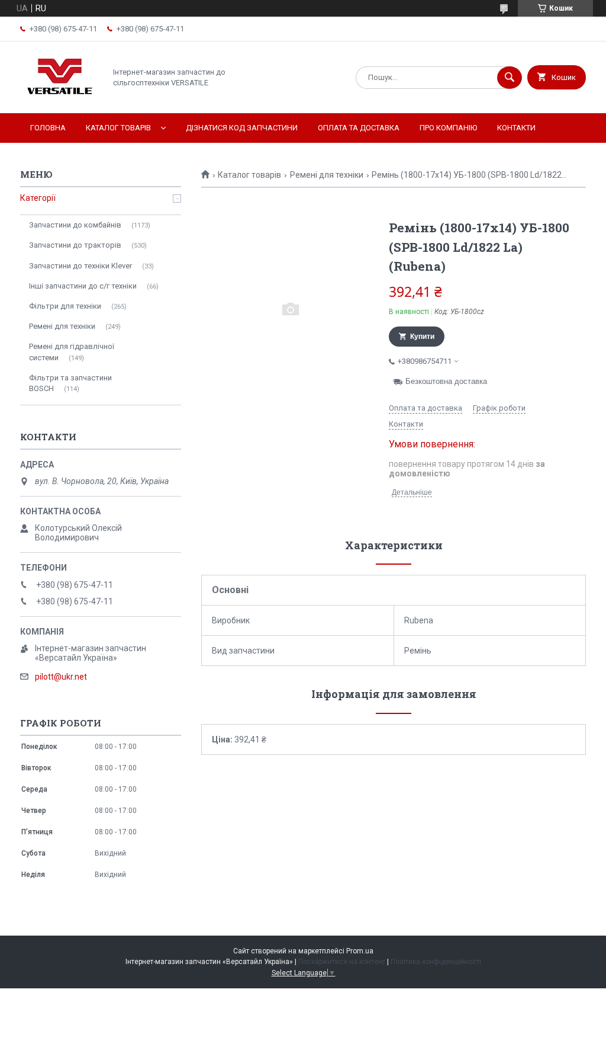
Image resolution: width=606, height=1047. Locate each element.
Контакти (516, 127)
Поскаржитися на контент (341, 962)
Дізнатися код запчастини (242, 127)
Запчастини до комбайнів (75, 224)
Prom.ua (359, 951)
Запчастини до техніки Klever (80, 265)
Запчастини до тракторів (75, 245)
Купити (422, 336)
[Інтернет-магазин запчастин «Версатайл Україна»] (59, 98)
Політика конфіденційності (436, 962)
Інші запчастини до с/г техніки (83, 285)
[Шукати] (509, 77)
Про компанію (448, 127)
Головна (48, 127)
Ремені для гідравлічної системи (71, 351)
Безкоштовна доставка (446, 381)
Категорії (38, 198)
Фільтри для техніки (65, 306)
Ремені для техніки (326, 175)
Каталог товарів (118, 127)
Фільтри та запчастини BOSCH (70, 383)
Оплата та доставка (358, 127)
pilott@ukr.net (61, 676)
